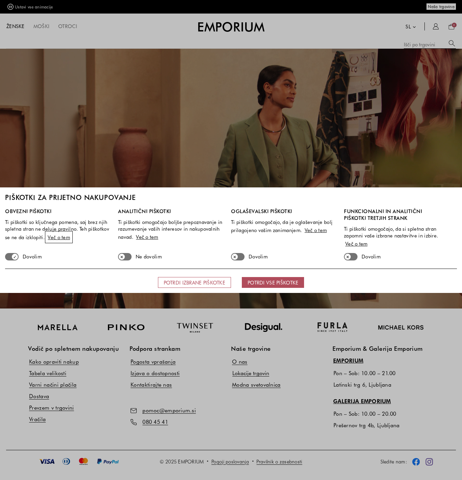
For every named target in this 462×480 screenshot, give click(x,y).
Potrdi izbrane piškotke (194, 282)
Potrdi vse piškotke (273, 282)
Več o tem (59, 237)
